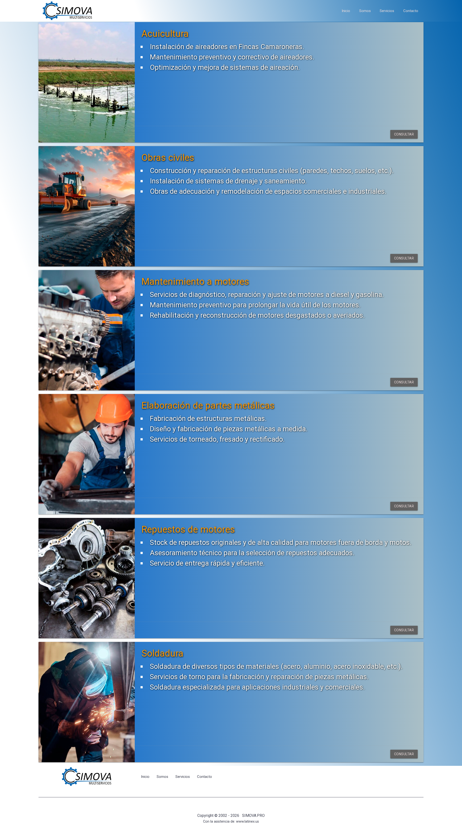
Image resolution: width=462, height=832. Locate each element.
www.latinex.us (247, 821)
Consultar (404, 134)
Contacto (410, 11)
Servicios (387, 11)
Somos (365, 11)
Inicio (346, 11)
